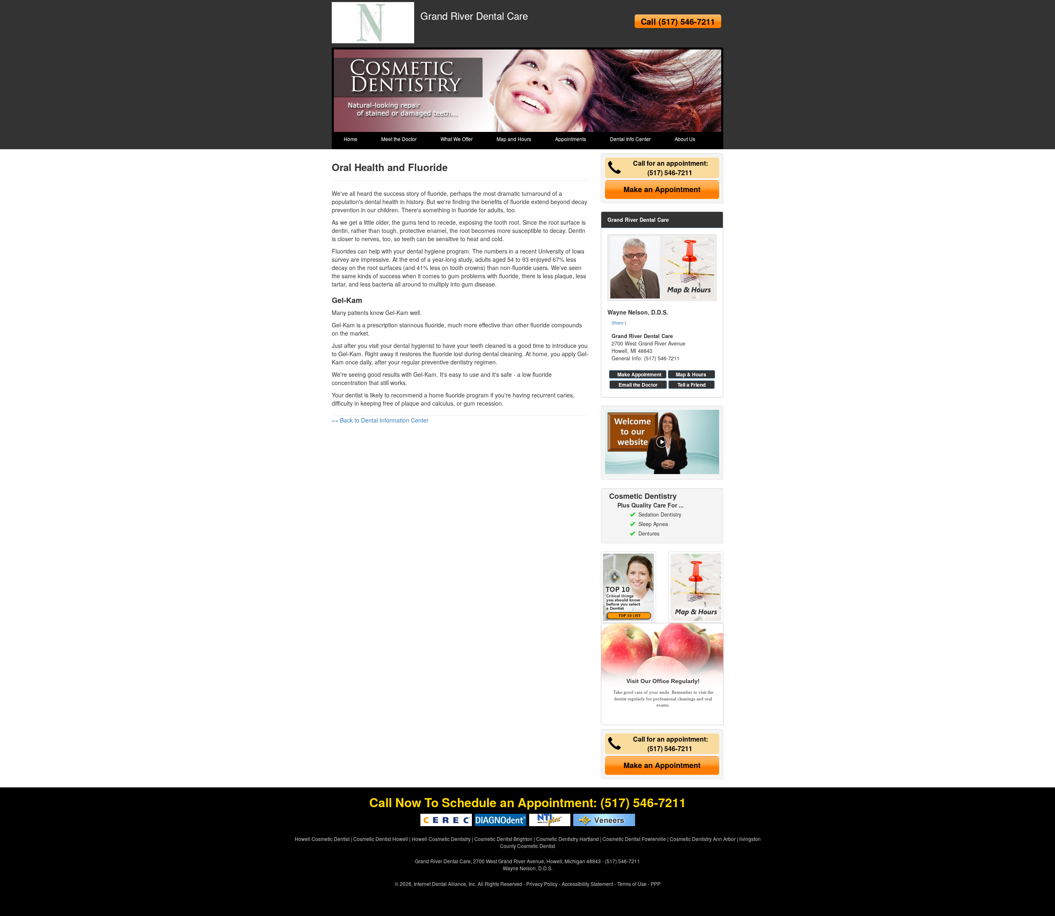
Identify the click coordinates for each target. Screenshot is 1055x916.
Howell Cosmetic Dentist (322, 838)
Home (350, 138)
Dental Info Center (630, 138)
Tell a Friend (692, 384)
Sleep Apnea (653, 524)
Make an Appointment (662, 189)
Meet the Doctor (399, 138)
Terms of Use (632, 883)
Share (618, 322)
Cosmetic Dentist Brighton (503, 838)
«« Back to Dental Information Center (380, 420)
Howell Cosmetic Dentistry (441, 838)
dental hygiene (426, 251)
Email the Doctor (638, 384)
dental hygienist (414, 345)
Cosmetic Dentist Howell (380, 838)
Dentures (648, 533)
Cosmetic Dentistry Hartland (567, 838)
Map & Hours (691, 374)
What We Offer (457, 138)
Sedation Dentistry (659, 514)
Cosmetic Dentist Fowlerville (634, 838)
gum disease (478, 284)
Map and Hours (514, 138)
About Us (685, 138)
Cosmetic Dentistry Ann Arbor (703, 838)
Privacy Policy (542, 883)
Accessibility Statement (587, 883)
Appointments (570, 138)
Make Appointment (639, 374)
